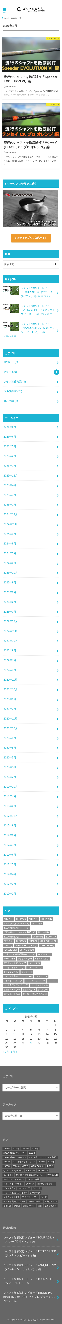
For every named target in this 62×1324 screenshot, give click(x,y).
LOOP (8, 945)
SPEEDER (47, 945)
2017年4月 (9, 874)
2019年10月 (10, 786)
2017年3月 (9, 883)
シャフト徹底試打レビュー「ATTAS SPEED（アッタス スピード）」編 (38, 309)
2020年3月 (9, 767)
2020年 (14, 18)
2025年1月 (9, 504)
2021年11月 (10, 679)
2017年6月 (9, 854)
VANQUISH (44, 954)
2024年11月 (10, 524)
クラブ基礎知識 (14, 381)
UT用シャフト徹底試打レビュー (19, 954)
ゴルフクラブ (34, 967)
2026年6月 (9, 436)
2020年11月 (10, 718)
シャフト (26, 972)
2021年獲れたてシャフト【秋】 (19, 932)
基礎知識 (29, 990)
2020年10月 (10, 728)
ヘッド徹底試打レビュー (16, 985)
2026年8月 (9, 426)
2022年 (43, 932)
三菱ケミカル (12, 990)
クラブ (10, 371)
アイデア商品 (42, 959)
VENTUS (9, 959)
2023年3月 (9, 611)
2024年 (51, 937)
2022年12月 (10, 621)
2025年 (8, 941)
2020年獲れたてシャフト (16, 923)
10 (14, 1034)
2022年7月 (9, 660)
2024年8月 (9, 543)
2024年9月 (9, 533)
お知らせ (10, 362)
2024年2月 (9, 563)
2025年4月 (9, 485)
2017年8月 (9, 835)
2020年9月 (9, 737)
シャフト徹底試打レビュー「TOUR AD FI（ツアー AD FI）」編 (28, 1281)
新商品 (43, 990)
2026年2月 (9, 455)
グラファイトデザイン (15, 963)
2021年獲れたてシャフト (16, 928)
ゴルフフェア (11, 972)
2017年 (8, 919)
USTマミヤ (27, 950)
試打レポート (12, 994)
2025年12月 (10, 475)
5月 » (14, 1051)
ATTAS (33, 941)
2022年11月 (10, 631)
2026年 (21, 941)
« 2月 (6, 1051)
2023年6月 (9, 601)
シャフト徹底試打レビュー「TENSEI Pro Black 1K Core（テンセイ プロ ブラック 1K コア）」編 (29, 1296)
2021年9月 (9, 699)
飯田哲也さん (39, 994)
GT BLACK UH (48, 941)
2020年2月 (9, 776)
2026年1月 (9, 465)
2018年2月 (9, 806)
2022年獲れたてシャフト (17, 937)
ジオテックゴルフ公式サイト (31, 237)
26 (30, 1042)
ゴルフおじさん (29, 1320)
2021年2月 (9, 708)
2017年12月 (10, 815)
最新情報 (10, 400)
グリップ (34, 963)
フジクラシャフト (35, 981)
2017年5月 (9, 864)
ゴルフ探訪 (12, 391)
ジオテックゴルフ (13, 981)
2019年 (33, 919)
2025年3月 (9, 494)
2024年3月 (9, 553)
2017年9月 (9, 825)
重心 (26, 994)
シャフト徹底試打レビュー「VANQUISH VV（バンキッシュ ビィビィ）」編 (29, 330)
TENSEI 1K (10, 950)
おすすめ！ (25, 959)
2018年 (21, 919)
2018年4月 (9, 796)
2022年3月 (9, 669)
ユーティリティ (39, 985)
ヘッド (52, 981)
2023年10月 (10, 572)
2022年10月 (10, 640)
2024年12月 (10, 514)
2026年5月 (9, 446)
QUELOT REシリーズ (26, 945)
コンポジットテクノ (14, 967)
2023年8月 (9, 592)
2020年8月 (9, 747)
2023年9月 (9, 582)
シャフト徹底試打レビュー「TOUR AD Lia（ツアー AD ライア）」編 (38, 292)
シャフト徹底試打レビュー (18, 976)
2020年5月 (9, 757)
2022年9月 (9, 650)
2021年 (37, 923)
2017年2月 (9, 893)
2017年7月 (9, 844)
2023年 (38, 937)
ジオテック (41, 976)
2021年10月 (10, 689)
